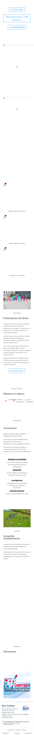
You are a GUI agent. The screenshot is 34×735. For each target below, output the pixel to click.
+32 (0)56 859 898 (17, 27)
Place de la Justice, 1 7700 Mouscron (17, 18)
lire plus (17, 590)
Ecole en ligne (17, 9)
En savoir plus (17, 370)
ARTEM (17, 586)
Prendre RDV (17, 163)
